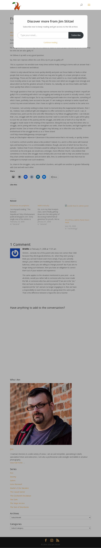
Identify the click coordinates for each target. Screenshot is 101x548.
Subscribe (76, 35)
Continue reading (50, 42)
